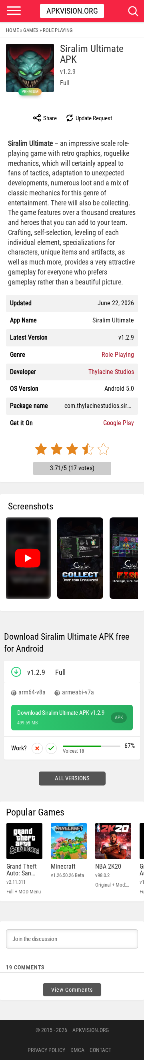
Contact (100, 1050)
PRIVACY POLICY (46, 1050)
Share (49, 118)
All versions (72, 778)
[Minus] (37, 748)
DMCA (77, 1050)
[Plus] (51, 748)
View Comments (72, 989)
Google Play (118, 423)
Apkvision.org (72, 11)
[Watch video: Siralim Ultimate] (27, 558)
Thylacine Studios (111, 372)
